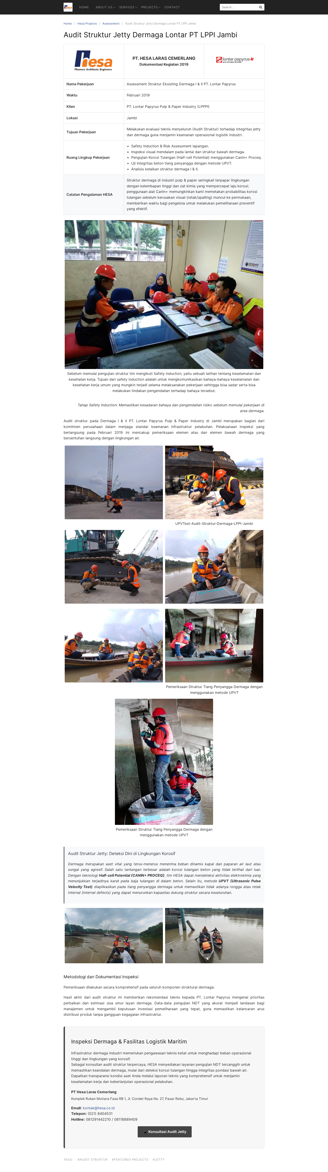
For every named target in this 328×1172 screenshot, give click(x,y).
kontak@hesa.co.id (99, 1108)
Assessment (111, 23)
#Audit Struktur (93, 1159)
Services (127, 7)
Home (84, 7)
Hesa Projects (87, 23)
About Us (104, 7)
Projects (149, 7)
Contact (172, 7)
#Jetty (159, 1159)
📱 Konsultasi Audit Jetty (164, 1131)
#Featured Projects (130, 1159)
